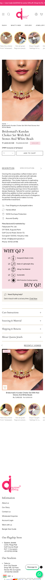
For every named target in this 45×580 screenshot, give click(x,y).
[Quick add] (5, 387)
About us (5, 503)
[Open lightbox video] (6, 38)
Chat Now (33, 298)
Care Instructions (10, 312)
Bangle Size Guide (9, 529)
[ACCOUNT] (36, 14)
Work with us (7, 525)
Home (4, 124)
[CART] (41, 14)
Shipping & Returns (11, 328)
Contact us (6, 512)
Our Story (6, 507)
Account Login (7, 520)
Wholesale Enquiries (10, 516)
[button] (8, 14)
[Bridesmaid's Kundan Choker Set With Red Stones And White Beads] (22, 369)
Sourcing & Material (12, 320)
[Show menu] (3, 14)
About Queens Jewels (12, 337)
